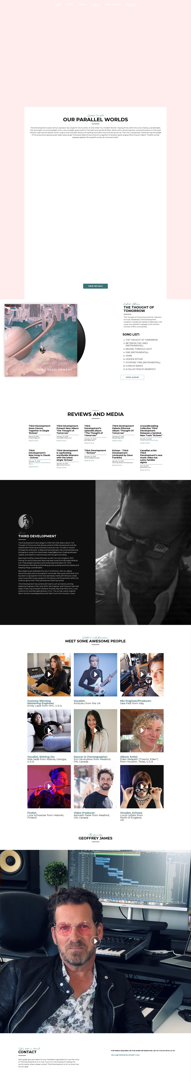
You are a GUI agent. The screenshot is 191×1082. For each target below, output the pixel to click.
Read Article (33, 441)
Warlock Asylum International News (39, 463)
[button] (116, 397)
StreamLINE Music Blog (149, 440)
